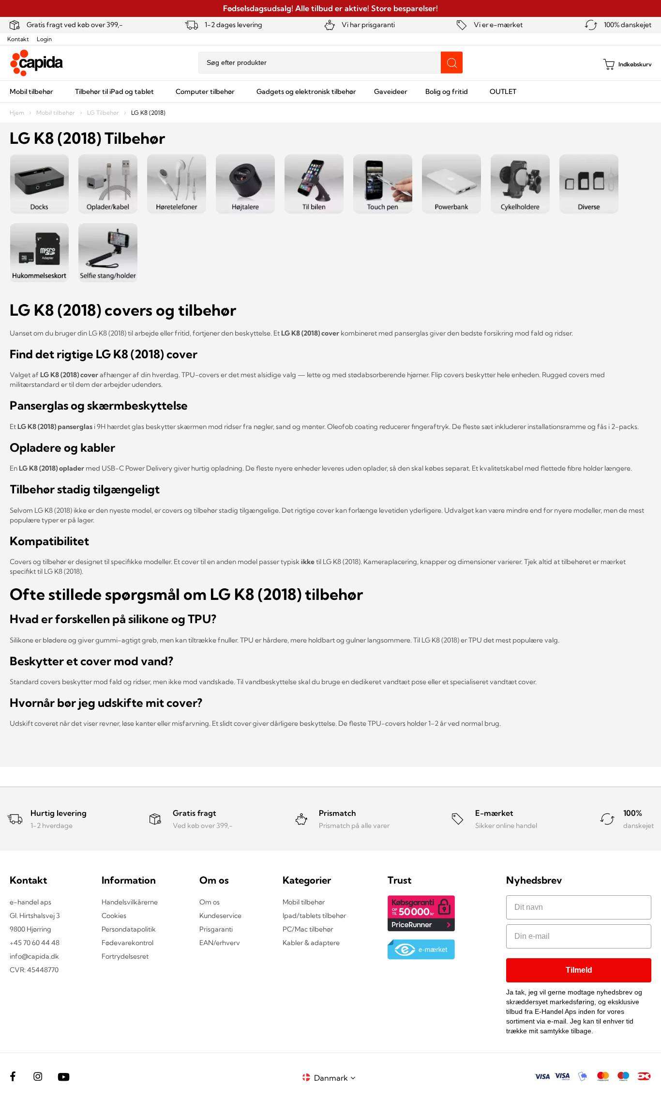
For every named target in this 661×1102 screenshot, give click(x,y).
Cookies (114, 915)
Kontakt (18, 39)
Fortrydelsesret (125, 956)
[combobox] (330, 63)
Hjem (18, 112)
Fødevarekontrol (127, 942)
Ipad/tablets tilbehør (314, 915)
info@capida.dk (34, 956)
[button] (336, 1077)
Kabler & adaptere (311, 942)
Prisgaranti (216, 929)
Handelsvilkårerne (130, 902)
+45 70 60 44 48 (35, 942)
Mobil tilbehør (56, 112)
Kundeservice (220, 915)
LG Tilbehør (103, 112)
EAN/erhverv (219, 942)
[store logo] (37, 63)
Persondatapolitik (129, 929)
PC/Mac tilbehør (308, 929)
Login (44, 39)
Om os (209, 902)
